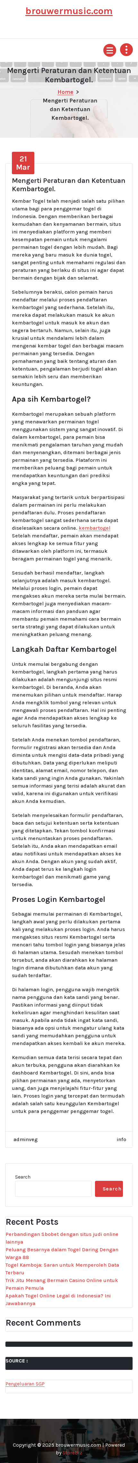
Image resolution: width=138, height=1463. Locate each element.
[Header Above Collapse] (126, 49)
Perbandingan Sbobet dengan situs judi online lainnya (61, 1238)
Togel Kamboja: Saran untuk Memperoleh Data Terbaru (62, 1269)
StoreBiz (72, 1453)
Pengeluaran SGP (25, 1384)
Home (65, 91)
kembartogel (94, 528)
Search (22, 1177)
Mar (23, 163)
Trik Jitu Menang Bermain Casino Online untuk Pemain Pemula (61, 1284)
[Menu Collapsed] (109, 50)
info (121, 1139)
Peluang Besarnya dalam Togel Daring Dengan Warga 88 (61, 1253)
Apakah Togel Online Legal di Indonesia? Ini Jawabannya (58, 1299)
